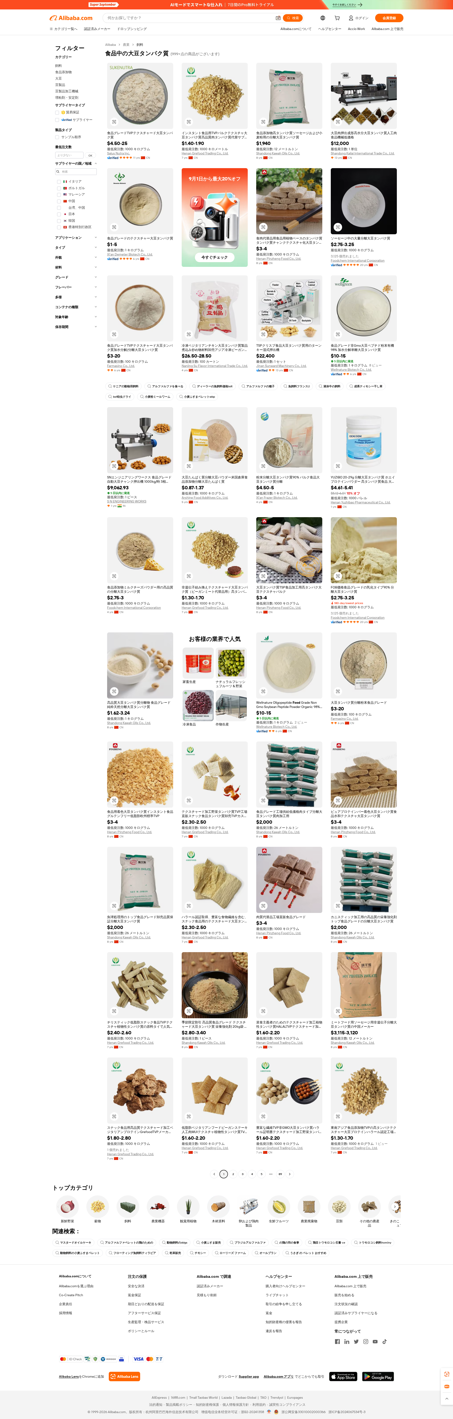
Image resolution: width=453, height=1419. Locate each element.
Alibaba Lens (69, 1376)
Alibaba (110, 45)
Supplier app (249, 1376)
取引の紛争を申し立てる (284, 1304)
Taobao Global (246, 1397)
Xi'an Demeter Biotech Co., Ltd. (130, 254)
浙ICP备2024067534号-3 (346, 1412)
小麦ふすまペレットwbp (199, 396)
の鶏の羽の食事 (289, 1242)
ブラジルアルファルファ (250, 1242)
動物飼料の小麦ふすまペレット (80, 1253)
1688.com (178, 1397)
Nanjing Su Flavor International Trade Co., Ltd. (215, 366)
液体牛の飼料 (331, 386)
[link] (447, 1374)
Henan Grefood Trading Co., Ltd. (205, 153)
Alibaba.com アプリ (279, 1376)
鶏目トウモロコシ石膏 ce (329, 1242)
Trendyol (276, 1397)
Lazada (227, 1397)
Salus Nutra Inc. (118, 153)
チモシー (200, 1253)
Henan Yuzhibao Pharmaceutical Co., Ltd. (360, 502)
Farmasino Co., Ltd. (121, 366)
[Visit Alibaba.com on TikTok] (384, 1341)
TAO (263, 1397)
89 (280, 1174)
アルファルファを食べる (167, 386)
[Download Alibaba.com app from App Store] (343, 1376)
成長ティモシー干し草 (368, 386)
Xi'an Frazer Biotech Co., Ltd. (277, 497)
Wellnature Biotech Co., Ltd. (351, 369)
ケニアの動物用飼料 (125, 386)
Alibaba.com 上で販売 (350, 1286)
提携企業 (341, 1322)
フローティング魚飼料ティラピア (134, 1253)
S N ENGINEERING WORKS (126, 501)
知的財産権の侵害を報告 (284, 1322)
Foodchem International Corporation (358, 260)
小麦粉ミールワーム (157, 396)
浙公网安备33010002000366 (303, 1412)
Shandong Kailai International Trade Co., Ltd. (362, 153)
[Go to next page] (289, 1174)
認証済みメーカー (210, 1286)
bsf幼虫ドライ (122, 396)
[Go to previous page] (214, 1174)
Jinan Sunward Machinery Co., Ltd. (281, 366)
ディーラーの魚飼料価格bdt (215, 386)
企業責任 (65, 1304)
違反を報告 (274, 1331)
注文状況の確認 (346, 1304)
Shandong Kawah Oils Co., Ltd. (278, 153)
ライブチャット (277, 1295)
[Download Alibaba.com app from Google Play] (378, 1376)
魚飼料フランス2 (299, 386)
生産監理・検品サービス (146, 1322)
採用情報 (65, 1313)
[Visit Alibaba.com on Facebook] (337, 1341)
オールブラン (268, 1253)
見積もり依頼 (207, 1295)
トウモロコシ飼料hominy (375, 1242)
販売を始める (344, 1295)
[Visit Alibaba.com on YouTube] (375, 1341)
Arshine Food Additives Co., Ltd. (205, 497)
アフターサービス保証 (144, 1313)
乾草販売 (175, 1253)
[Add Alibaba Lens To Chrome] (124, 1376)
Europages (295, 1397)
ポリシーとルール (141, 1331)
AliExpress (159, 1397)
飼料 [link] (140, 45)
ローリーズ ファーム (233, 1253)
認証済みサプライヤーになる (356, 1313)
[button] (278, 18)
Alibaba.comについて (75, 1276)
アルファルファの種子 (260, 386)
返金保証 (134, 1295)
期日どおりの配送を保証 (146, 1304)
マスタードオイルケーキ (75, 1242)
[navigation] (76, 610)
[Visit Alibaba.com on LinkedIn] (347, 1341)
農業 (126, 45)
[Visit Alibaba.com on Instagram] (366, 1341)
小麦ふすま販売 (211, 1242)
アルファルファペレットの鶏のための (129, 1242)
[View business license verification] (269, 1412)
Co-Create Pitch (71, 1295)
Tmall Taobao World (203, 1397)
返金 (269, 1313)
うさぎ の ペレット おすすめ (308, 1253)
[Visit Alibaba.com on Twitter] (356, 1341)
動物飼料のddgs (177, 1242)
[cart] (338, 19)
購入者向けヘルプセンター (285, 1286)
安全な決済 (136, 1286)
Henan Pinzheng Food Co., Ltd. (278, 258)
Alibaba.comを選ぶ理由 (76, 1286)
